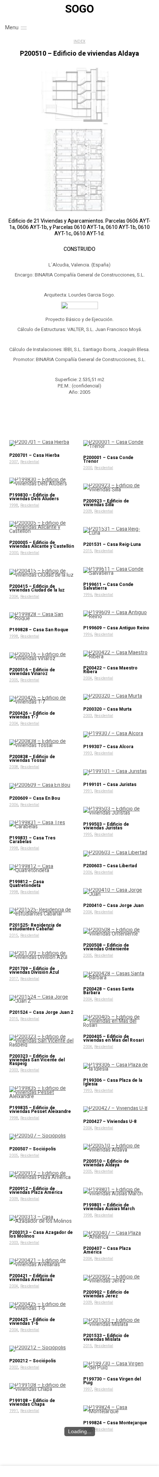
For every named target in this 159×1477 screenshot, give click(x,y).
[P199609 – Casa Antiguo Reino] (116, 614)
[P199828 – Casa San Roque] (42, 616)
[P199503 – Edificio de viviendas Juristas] (116, 811)
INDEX (79, 41)
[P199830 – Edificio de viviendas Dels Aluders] (42, 482)
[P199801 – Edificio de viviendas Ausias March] (116, 1192)
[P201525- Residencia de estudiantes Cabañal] (42, 912)
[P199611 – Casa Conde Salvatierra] (116, 571)
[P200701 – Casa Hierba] (42, 443)
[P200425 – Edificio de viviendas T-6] (42, 1306)
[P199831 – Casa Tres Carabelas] (42, 825)
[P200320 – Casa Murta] (116, 697)
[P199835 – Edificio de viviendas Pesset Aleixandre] (42, 1092)
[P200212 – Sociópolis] (42, 1349)
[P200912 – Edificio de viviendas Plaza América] (42, 1175)
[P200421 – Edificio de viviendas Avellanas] (42, 1262)
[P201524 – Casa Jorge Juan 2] (42, 999)
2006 (13, 805)
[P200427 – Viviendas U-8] (116, 1109)
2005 (13, 680)
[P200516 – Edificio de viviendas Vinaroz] (42, 656)
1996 (87, 594)
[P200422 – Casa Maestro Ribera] (116, 655)
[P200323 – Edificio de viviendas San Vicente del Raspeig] (42, 1041)
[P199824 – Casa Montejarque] (116, 1409)
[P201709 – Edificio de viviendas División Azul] (42, 955)
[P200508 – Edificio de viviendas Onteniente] (116, 932)
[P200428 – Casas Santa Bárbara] (116, 976)
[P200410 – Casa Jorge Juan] (116, 892)
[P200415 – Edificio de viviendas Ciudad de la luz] (42, 573)
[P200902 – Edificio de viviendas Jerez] (116, 1279)
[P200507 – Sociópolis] (42, 1137)
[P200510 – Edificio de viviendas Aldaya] (116, 1148)
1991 (87, 791)
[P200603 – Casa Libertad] (116, 854)
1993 (87, 753)
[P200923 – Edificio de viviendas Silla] (116, 488)
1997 (87, 1389)
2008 (13, 767)
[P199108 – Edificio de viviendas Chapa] (42, 1387)
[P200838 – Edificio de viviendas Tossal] (42, 743)
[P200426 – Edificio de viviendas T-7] (42, 700)
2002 (13, 1367)
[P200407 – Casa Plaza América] (116, 1235)
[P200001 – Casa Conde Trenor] (116, 444)
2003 (87, 715)
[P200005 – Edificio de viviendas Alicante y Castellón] (42, 527)
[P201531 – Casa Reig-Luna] (116, 531)
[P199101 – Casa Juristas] (116, 772)
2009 (87, 511)
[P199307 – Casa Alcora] (116, 734)
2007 (13, 462)
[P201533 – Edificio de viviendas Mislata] (116, 1322)
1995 (87, 834)
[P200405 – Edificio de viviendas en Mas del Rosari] (116, 1021)
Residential (29, 462)
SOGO (79, 9)
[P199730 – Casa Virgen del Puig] (116, 1366)
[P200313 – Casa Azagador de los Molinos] (42, 1219)
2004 (13, 596)
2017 (13, 979)
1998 (13, 505)
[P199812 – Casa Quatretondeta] (42, 868)
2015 (87, 551)
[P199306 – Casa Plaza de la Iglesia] (116, 1067)
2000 (87, 468)
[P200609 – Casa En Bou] (42, 786)
